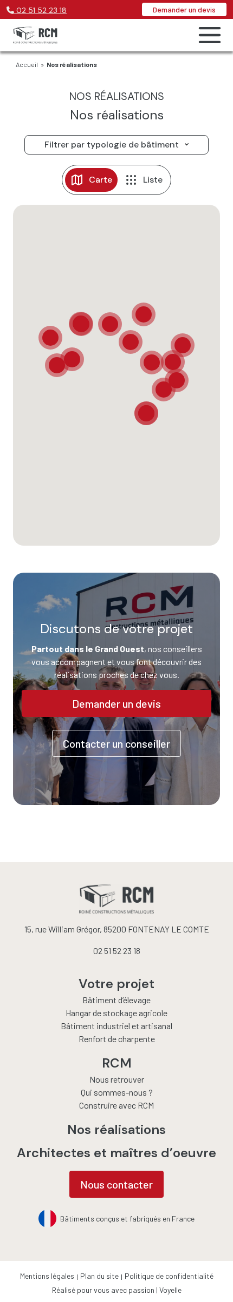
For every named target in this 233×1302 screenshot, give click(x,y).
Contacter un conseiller (116, 743)
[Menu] (206, 35)
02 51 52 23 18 (40, 10)
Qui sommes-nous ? (117, 1092)
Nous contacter (116, 1184)
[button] (50, 337)
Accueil (27, 64)
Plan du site (99, 1275)
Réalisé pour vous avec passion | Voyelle (117, 1289)
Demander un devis (184, 9)
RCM (117, 1063)
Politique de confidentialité (169, 1275)
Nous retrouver (116, 1079)
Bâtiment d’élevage (116, 1000)
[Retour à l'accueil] (35, 35)
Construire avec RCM (116, 1105)
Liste (153, 179)
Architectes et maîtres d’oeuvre (116, 1152)
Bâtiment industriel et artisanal (116, 1026)
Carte (100, 179)
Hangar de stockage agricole (116, 1013)
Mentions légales (47, 1275)
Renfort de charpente (117, 1038)
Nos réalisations (116, 1129)
